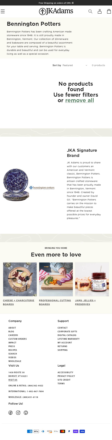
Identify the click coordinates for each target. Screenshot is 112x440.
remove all (79, 100)
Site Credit (64, 380)
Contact (63, 328)
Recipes (12, 350)
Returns (62, 347)
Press (11, 347)
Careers (13, 335)
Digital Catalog (67, 335)
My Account (65, 343)
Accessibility (65, 373)
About (12, 328)
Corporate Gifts (67, 332)
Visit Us (12, 380)
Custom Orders (17, 339)
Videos (12, 358)
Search (12, 354)
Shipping (63, 350)
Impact (12, 343)
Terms (61, 384)
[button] (90, 11)
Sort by (57, 65)
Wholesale (14, 361)
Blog (11, 332)
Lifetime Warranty (69, 339)
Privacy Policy (66, 376)
